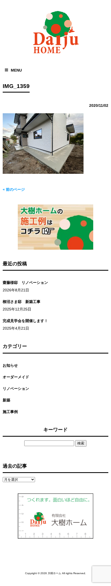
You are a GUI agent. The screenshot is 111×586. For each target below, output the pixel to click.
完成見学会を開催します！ (25, 321)
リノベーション (16, 388)
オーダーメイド (16, 377)
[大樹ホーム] (55, 54)
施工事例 (10, 412)
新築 (6, 400)
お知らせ (10, 365)
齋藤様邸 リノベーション (25, 282)
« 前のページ (14, 189)
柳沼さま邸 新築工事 (21, 301)
